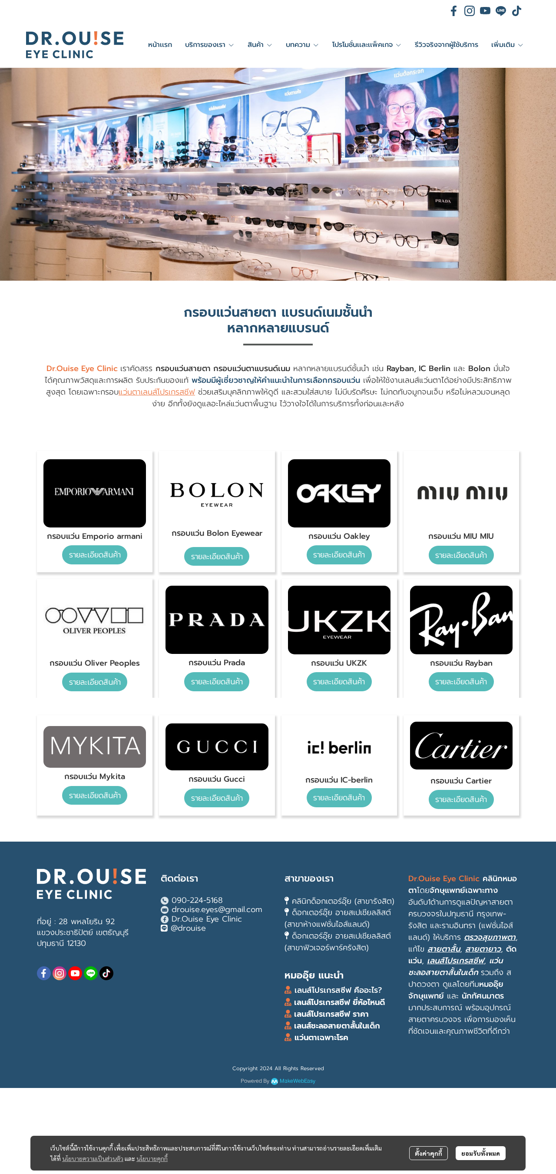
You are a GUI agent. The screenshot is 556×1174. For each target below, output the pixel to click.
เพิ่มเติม (504, 45)
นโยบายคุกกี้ (152, 1158)
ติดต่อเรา (179, 878)
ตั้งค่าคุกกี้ (428, 1153)
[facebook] (454, 11)
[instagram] (470, 11)
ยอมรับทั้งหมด (480, 1153)
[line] (501, 11)
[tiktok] (516, 11)
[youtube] (485, 11)
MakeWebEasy (297, 1081)
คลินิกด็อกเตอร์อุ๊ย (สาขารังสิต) (343, 901)
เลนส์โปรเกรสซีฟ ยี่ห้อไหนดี (338, 1002)
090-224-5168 (197, 900)
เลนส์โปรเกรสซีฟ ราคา (331, 1014)
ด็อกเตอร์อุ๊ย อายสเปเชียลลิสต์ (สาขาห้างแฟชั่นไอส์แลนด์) (338, 918)
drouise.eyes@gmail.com (217, 909)
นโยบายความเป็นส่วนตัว (92, 1158)
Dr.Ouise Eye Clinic (207, 919)
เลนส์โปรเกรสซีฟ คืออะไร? (338, 990)
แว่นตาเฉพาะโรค (321, 1037)
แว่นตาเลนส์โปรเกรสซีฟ (157, 392)
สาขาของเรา (309, 878)
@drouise (188, 928)
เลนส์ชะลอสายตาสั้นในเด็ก (335, 1026)
